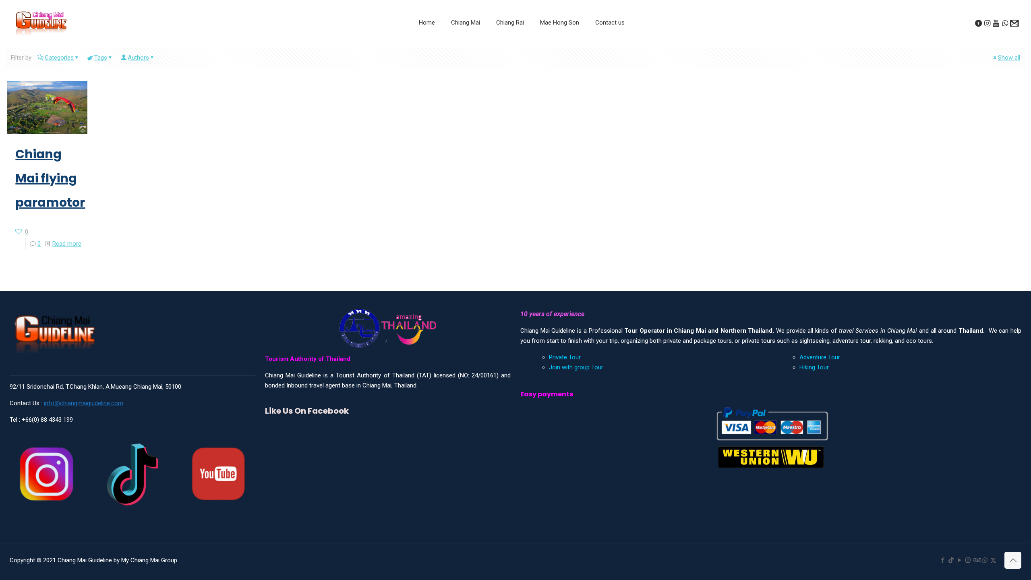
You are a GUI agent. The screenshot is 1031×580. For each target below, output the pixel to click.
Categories (59, 57)
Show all (1009, 57)
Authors (138, 57)
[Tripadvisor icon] (976, 560)
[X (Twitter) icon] (993, 560)
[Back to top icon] (1012, 560)
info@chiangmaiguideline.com (83, 403)
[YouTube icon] (959, 560)
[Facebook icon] (943, 560)
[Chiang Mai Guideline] (41, 23)
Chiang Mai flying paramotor (50, 178)
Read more (66, 243)
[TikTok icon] (951, 560)
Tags (100, 57)
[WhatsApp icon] (985, 560)
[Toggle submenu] (465, 43)
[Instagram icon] (968, 560)
